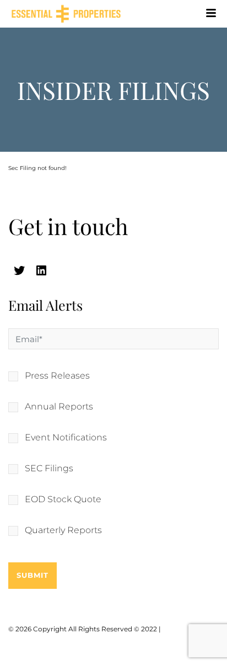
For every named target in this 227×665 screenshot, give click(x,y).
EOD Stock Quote (63, 499)
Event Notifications (66, 437)
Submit (32, 575)
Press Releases (57, 375)
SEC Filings (49, 468)
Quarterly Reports (63, 530)
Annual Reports (59, 406)
